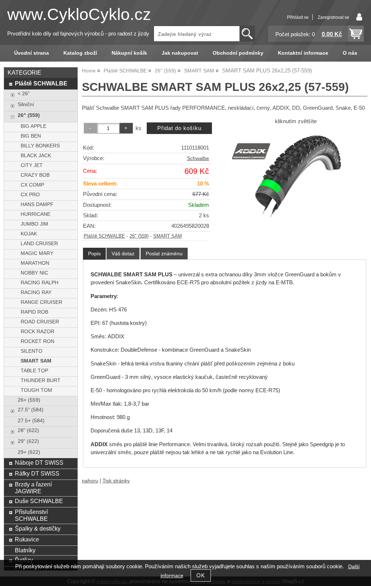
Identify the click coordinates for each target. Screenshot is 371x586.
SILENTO (31, 351)
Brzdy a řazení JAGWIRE (33, 487)
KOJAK (29, 234)
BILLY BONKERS (40, 145)
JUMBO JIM (34, 224)
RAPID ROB (34, 312)
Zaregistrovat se (333, 17)
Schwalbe (198, 158)
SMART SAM (167, 236)
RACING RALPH (39, 282)
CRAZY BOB (35, 175)
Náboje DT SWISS (39, 462)
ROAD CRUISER (40, 322)
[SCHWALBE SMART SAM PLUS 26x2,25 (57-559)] (296, 176)
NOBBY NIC (34, 273)
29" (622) (28, 441)
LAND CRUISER (39, 243)
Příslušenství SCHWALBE (31, 515)
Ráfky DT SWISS (37, 473)
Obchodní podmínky (238, 53)
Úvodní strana (31, 53)
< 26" (24, 93)
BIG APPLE (33, 126)
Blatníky (25, 550)
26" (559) (139, 236)
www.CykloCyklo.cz (79, 14)
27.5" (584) (30, 410)
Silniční (26, 104)
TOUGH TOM (36, 390)
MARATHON (35, 263)
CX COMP (32, 185)
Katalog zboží (80, 53)
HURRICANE (35, 214)
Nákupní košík (129, 53)
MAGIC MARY (37, 253)
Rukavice (27, 539)
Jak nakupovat (180, 53)
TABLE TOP (34, 370)
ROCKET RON (37, 341)
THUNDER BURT (41, 380)
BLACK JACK (36, 155)
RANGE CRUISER (41, 302)
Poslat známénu (164, 253)
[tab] (94, 254)
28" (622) (28, 430)
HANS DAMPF (37, 204)
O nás (350, 53)
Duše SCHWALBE (39, 501)
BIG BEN (31, 136)
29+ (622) (29, 452)
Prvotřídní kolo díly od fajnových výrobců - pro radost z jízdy (78, 34)
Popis (94, 253)
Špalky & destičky (38, 528)
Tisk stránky (116, 481)
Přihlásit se (298, 17)
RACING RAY (36, 292)
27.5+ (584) (31, 420)
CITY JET (32, 165)
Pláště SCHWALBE (104, 236)
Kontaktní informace (303, 53)
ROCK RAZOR (37, 331)
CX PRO (30, 194)
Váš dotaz (123, 253)
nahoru (90, 481)
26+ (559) (29, 400)
